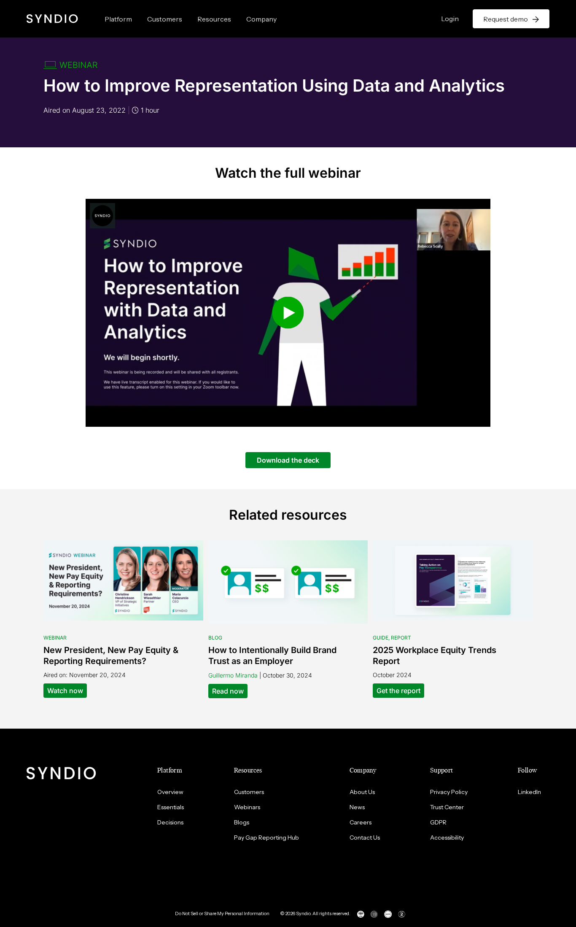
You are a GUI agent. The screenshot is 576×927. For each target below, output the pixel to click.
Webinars (247, 807)
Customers (164, 19)
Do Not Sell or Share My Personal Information (222, 913)
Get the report (398, 690)
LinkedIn (529, 792)
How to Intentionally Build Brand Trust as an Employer (272, 655)
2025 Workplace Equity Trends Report (434, 655)
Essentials (170, 807)
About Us (362, 792)
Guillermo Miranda (233, 675)
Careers (360, 822)
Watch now (65, 690)
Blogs (241, 822)
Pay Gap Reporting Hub (266, 837)
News (357, 807)
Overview (170, 792)
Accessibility (447, 837)
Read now (228, 691)
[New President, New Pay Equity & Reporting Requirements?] (123, 579)
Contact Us (365, 837)
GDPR (438, 822)
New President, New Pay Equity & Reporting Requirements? (110, 655)
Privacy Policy (449, 792)
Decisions (170, 822)
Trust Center (447, 807)
